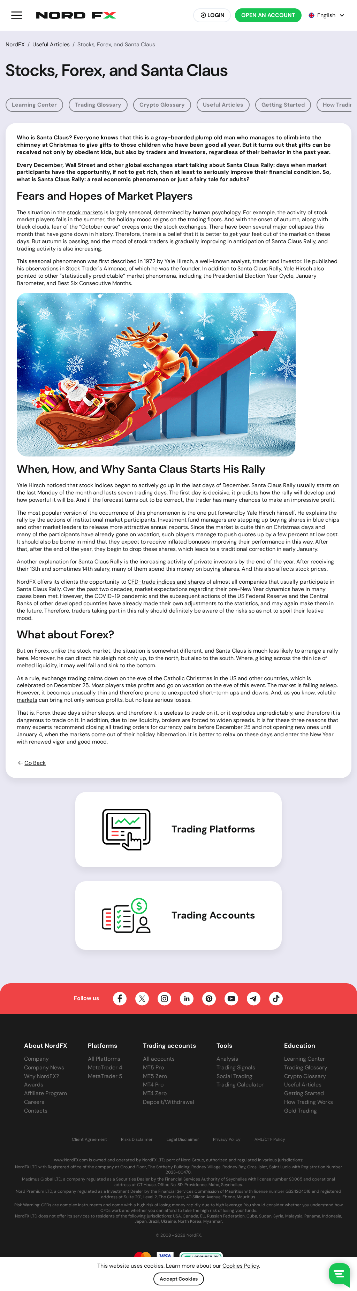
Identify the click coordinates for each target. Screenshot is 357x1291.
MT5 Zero (155, 1076)
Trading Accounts (213, 915)
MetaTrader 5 (105, 1076)
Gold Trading (300, 1110)
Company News (44, 1067)
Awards (33, 1084)
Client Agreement (89, 1139)
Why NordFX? (41, 1076)
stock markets (85, 212)
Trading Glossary (98, 104)
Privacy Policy (227, 1139)
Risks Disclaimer (137, 1139)
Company (36, 1058)
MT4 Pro (153, 1084)
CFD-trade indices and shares (166, 581)
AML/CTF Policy (270, 1139)
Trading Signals (236, 1067)
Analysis (227, 1058)
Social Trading (234, 1076)
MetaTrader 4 (105, 1067)
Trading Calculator (240, 1084)
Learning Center (34, 104)
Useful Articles (51, 44)
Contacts (35, 1110)
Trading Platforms (213, 829)
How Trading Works (308, 1102)
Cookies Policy (240, 1265)
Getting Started (283, 104)
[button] (16, 15)
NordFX (15, 44)
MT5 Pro (153, 1067)
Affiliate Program (45, 1093)
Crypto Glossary (162, 104)
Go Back (35, 763)
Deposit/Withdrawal (168, 1102)
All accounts (159, 1058)
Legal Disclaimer (183, 1139)
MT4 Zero (155, 1093)
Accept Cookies (179, 1279)
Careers (34, 1102)
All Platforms (104, 1058)
